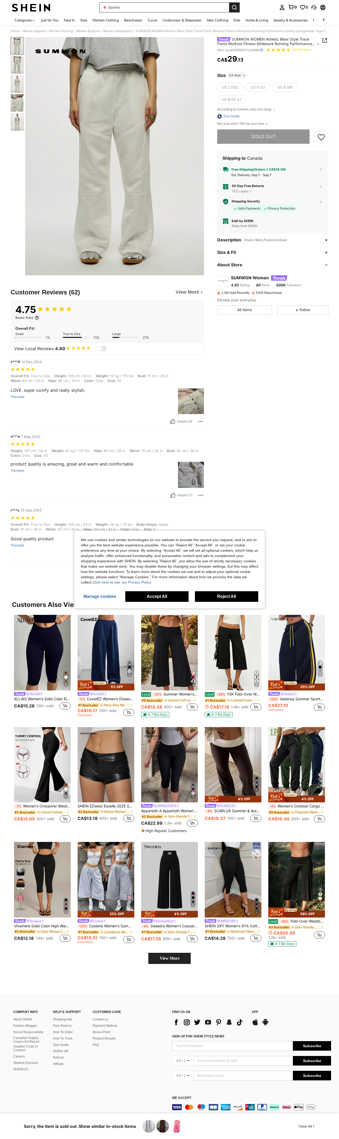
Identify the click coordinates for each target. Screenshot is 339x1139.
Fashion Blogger (25, 1026)
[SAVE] (321, 137)
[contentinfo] (251, 1107)
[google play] (265, 1025)
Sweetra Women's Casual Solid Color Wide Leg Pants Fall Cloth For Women (170, 926)
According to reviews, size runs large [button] (244, 109)
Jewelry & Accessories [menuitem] (290, 20)
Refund (58, 1057)
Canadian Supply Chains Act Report (26, 1040)
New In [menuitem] (69, 20)
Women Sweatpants (117, 31)
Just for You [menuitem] (50, 20)
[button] (314, 7)
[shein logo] (31, 7)
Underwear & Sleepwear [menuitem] (182, 20)
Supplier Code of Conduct (25, 1048)
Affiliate (58, 1064)
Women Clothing (61, 31)
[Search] (234, 7)
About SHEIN (22, 1019)
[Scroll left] (317, 20)
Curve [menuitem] (152, 20)
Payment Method (105, 1026)
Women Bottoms (88, 31)
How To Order (63, 1032)
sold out (263, 137)
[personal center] (282, 7)
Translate (17, 397)
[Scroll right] (323, 20)
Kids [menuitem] (237, 20)
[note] (106, 685)
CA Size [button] (235, 75)
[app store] (255, 1025)
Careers (19, 1056)
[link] (292, 7)
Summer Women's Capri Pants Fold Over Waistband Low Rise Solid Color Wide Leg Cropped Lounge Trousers (170, 694)
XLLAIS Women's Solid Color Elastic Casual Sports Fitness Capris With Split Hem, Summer (42, 699)
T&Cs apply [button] (240, 191)
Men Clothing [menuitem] (217, 20)
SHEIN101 (21, 1069)
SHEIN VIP (61, 1051)
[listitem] (42, 666)
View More (170, 958)
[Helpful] (173, 421)
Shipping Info (62, 1019)
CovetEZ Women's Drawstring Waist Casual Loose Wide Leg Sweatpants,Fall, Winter (106, 699)
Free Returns (62, 1026)
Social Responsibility (28, 1032)
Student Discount (25, 1063)
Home (15, 31)
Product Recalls (104, 1038)
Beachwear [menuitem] (133, 20)
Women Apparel (34, 31)
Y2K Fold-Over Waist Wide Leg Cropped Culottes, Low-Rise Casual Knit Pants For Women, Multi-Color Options (233, 694)
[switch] (101, 348)
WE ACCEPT (181, 1098)
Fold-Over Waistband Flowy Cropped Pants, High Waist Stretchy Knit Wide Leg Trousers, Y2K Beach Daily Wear (297, 921)
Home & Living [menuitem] (257, 20)
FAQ (96, 1045)
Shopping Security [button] (245, 201)
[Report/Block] (201, 421)
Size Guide (61, 1045)
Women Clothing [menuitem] (105, 20)
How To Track (63, 1038)
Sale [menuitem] (83, 20)
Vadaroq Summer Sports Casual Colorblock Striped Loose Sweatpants (297, 699)
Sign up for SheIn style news (198, 1036)
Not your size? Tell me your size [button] (241, 124)
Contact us (100, 1019)
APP (255, 1012)
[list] (209, 1022)
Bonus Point (101, 1032)
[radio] (230, 87)
